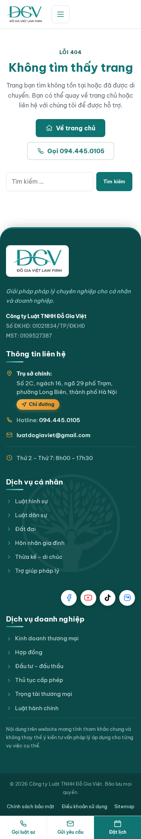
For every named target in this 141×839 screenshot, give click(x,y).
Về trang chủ (76, 128)
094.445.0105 (59, 420)
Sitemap (124, 806)
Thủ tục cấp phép (39, 680)
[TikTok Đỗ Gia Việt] (107, 598)
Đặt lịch (117, 832)
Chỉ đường (42, 404)
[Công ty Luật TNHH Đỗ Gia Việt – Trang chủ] (24, 14)
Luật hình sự (31, 501)
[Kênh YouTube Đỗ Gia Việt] (88, 598)
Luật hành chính (37, 708)
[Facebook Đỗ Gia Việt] (69, 598)
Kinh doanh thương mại (47, 638)
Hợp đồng (28, 652)
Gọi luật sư (23, 832)
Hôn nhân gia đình (40, 542)
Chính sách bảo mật (31, 806)
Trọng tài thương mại (43, 693)
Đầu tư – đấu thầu (39, 666)
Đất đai (25, 529)
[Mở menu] (61, 14)
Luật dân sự (31, 515)
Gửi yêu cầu (70, 832)
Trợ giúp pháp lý (37, 570)
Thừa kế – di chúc (38, 556)
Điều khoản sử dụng (84, 806)
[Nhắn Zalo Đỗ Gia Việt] (127, 598)
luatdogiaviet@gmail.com (53, 435)
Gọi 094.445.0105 (76, 151)
